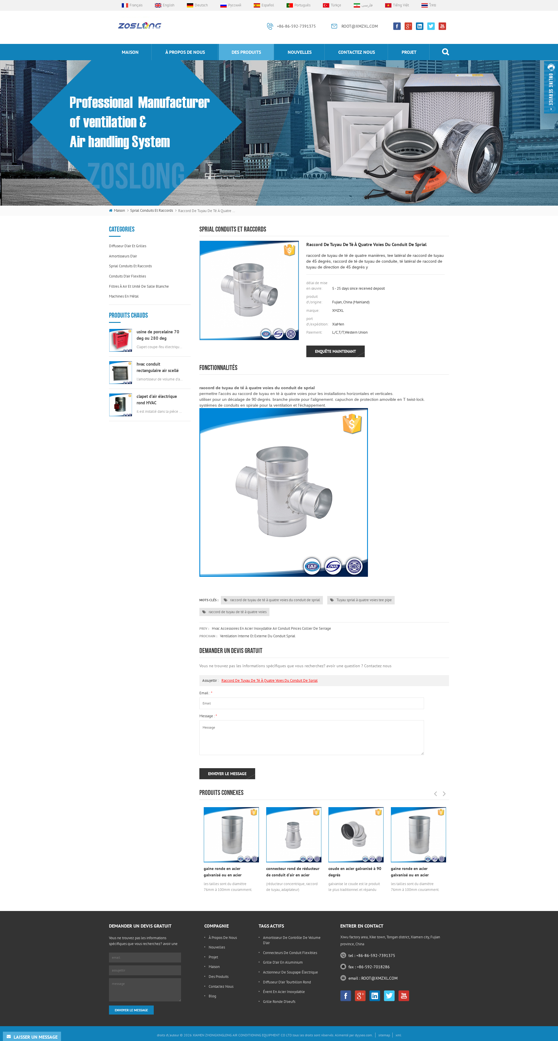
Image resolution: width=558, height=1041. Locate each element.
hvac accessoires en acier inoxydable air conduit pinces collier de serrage (271, 628)
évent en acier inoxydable (284, 991)
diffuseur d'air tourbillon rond (287, 982)
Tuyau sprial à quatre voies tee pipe (364, 599)
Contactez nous (356, 52)
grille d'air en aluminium (283, 962)
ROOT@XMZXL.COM (359, 26)
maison (130, 52)
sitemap (384, 1035)
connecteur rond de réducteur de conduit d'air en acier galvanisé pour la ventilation (292, 872)
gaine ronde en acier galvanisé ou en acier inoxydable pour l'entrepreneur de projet (225, 872)
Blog (212, 996)
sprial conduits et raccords (151, 210)
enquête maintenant (335, 351)
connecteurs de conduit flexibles (290, 952)
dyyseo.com (363, 1035)
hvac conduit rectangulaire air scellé (158, 367)
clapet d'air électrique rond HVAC (157, 399)
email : (205, 693)
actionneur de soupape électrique (290, 972)
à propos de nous (185, 52)
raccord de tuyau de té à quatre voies (237, 611)
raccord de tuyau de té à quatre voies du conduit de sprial (274, 599)
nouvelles (300, 52)
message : (208, 715)
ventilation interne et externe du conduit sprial (257, 636)
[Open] (551, 87)
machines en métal (124, 296)
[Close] (551, 115)
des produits (246, 52)
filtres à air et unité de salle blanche (139, 286)
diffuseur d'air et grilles (127, 245)
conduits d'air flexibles (127, 276)
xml (398, 1035)
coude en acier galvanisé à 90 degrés (354, 872)
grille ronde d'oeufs (279, 1001)
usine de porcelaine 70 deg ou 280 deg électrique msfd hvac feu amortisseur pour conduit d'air (160, 335)
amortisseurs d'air (123, 256)
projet (409, 52)
